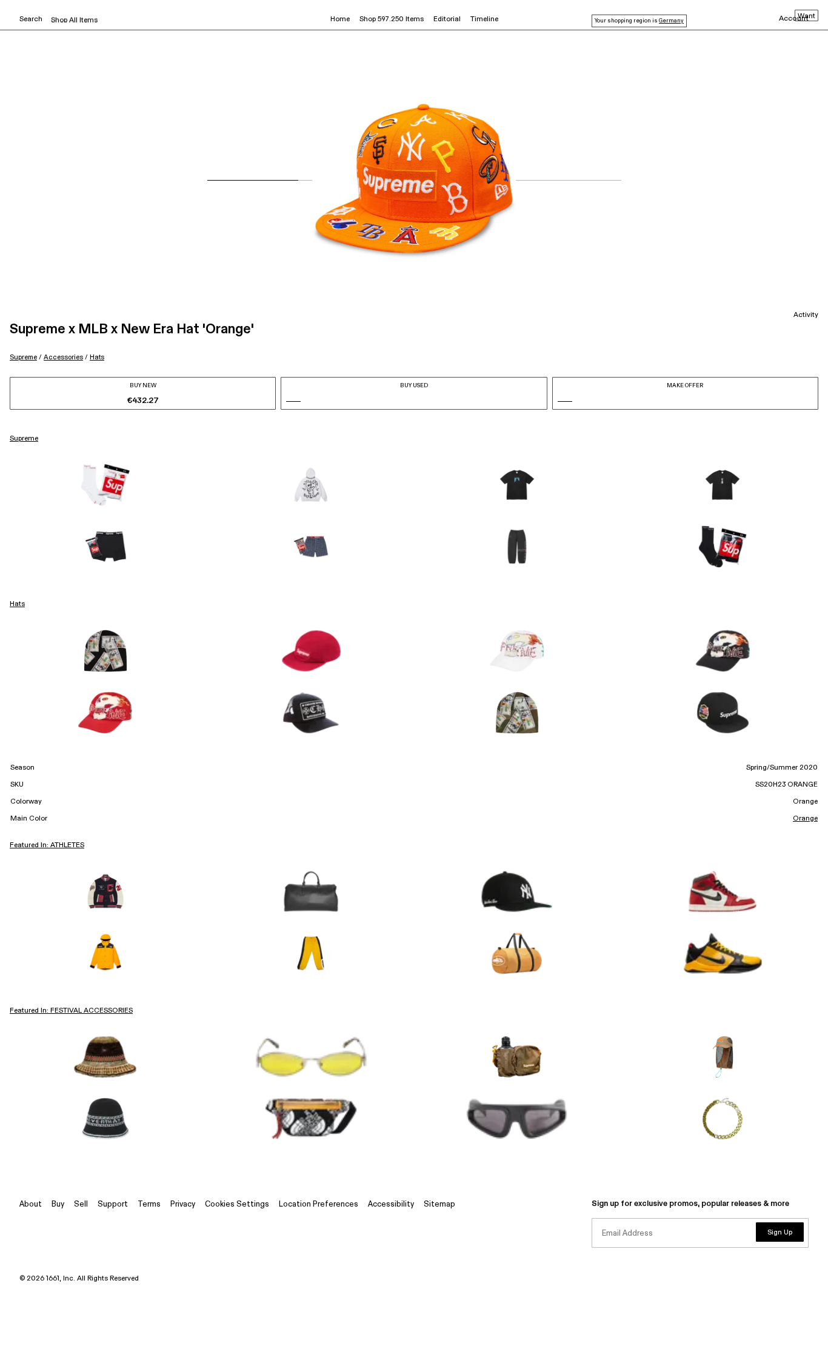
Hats (97, 357)
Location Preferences (318, 1204)
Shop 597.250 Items (391, 19)
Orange (805, 818)
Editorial (447, 19)
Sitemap (439, 1204)
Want (806, 16)
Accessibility (391, 1204)
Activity (805, 315)
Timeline (484, 19)
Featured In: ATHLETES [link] (47, 845)
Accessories (63, 357)
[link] (105, 485)
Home (340, 19)
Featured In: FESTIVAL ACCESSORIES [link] (71, 1010)
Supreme (23, 357)
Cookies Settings (237, 1204)
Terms (149, 1204)
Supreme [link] (24, 438)
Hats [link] (17, 604)
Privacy (182, 1204)
